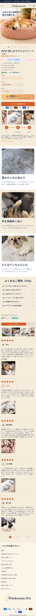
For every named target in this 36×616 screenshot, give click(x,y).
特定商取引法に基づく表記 (9, 575)
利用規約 (4, 571)
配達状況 (4, 582)
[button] (30, 6)
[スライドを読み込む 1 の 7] (19, 47)
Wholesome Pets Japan (20, 615)
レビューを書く (14, 324)
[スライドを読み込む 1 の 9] (22, 47)
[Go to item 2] (15, 332)
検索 (2, 550)
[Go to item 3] (25, 332)
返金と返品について (7, 585)
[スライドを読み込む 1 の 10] (24, 47)
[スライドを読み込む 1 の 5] (15, 47)
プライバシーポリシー (7, 561)
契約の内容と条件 (6, 564)
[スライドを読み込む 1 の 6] (17, 47)
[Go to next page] (29, 537)
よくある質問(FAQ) (7, 568)
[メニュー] (2, 6)
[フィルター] (28, 324)
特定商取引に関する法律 (8, 578)
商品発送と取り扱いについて (9, 554)
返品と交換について (7, 557)
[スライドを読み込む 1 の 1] (8, 47)
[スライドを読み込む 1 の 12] (28, 47)
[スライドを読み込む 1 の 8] (21, 47)
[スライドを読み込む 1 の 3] (12, 47)
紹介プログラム (5, 588)
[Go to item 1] (6, 332)
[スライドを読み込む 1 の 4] (14, 47)
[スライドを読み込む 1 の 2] (10, 47)
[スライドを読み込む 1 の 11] (26, 47)
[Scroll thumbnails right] (32, 332)
